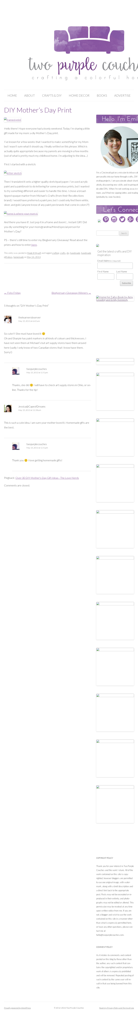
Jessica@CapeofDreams (31, 406)
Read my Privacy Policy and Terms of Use (116, 1008)
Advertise (122, 95)
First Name (103, 271)
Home (12, 95)
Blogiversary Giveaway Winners (71, 292)
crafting (55, 253)
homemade (18, 257)
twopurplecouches (36, 368)
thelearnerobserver (29, 317)
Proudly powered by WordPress (17, 1008)
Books (102, 95)
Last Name (121, 271)
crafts (63, 253)
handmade (75, 253)
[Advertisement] (117, 326)
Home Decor (79, 95)
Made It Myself (34, 253)
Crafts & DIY (52, 95)
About (29, 95)
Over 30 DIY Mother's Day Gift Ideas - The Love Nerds (47, 477)
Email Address (109, 260)
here (34, 244)
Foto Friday (12, 292)
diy (68, 253)
